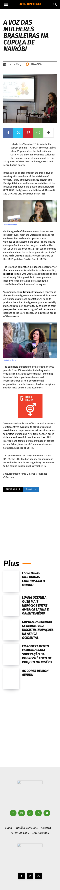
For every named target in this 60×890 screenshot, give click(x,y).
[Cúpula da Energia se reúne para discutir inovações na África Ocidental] (11, 629)
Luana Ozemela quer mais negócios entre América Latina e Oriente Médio (35, 605)
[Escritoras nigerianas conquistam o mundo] (11, 581)
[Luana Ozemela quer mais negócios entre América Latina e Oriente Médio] (11, 605)
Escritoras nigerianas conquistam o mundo (33, 579)
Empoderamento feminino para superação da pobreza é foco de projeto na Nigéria (37, 654)
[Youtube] (47, 813)
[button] (5, 4)
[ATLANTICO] (28, 64)
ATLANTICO (36, 64)
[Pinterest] (28, 133)
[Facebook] (8, 133)
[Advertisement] (30, 520)
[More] (48, 133)
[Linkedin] (30, 813)
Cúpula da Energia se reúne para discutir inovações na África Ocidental (38, 630)
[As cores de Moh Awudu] (11, 678)
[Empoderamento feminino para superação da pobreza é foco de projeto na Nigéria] (11, 654)
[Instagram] (21, 813)
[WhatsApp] (38, 133)
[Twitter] (18, 133)
